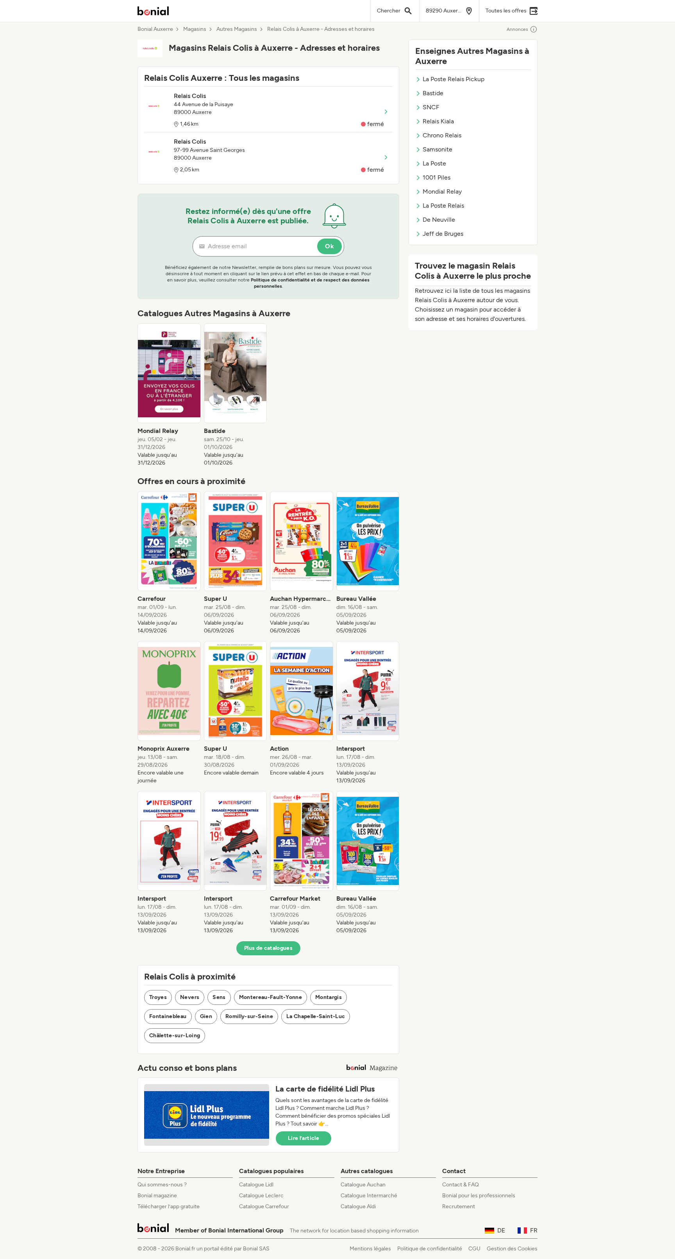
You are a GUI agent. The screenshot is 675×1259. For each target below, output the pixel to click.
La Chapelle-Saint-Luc (315, 1016)
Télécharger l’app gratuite (169, 1206)
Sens (218, 997)
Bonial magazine (157, 1195)
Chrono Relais (442, 135)
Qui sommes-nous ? (162, 1184)
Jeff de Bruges (443, 233)
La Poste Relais (443, 205)
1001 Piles (436, 177)
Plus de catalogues (268, 948)
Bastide (433, 93)
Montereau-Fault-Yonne (270, 997)
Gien (206, 1016)
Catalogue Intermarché (369, 1195)
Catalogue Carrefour (264, 1206)
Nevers (189, 997)
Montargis (328, 997)
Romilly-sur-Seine (249, 1016)
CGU (474, 1248)
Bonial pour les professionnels (478, 1195)
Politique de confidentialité (429, 1248)
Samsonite (437, 149)
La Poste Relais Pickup (453, 79)
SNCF (431, 107)
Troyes (158, 997)
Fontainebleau (168, 1016)
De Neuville (439, 219)
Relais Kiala (438, 121)
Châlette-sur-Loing (174, 1035)
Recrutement (458, 1206)
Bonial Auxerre (155, 29)
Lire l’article (303, 1138)
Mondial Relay (442, 191)
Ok (329, 246)
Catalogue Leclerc (261, 1195)
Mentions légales (370, 1248)
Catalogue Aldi (358, 1206)
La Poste (434, 163)
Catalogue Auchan (363, 1184)
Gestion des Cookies (512, 1248)
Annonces (517, 29)
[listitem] (169, 395)
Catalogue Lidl (256, 1184)
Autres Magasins (236, 29)
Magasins (194, 29)
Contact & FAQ (460, 1184)
